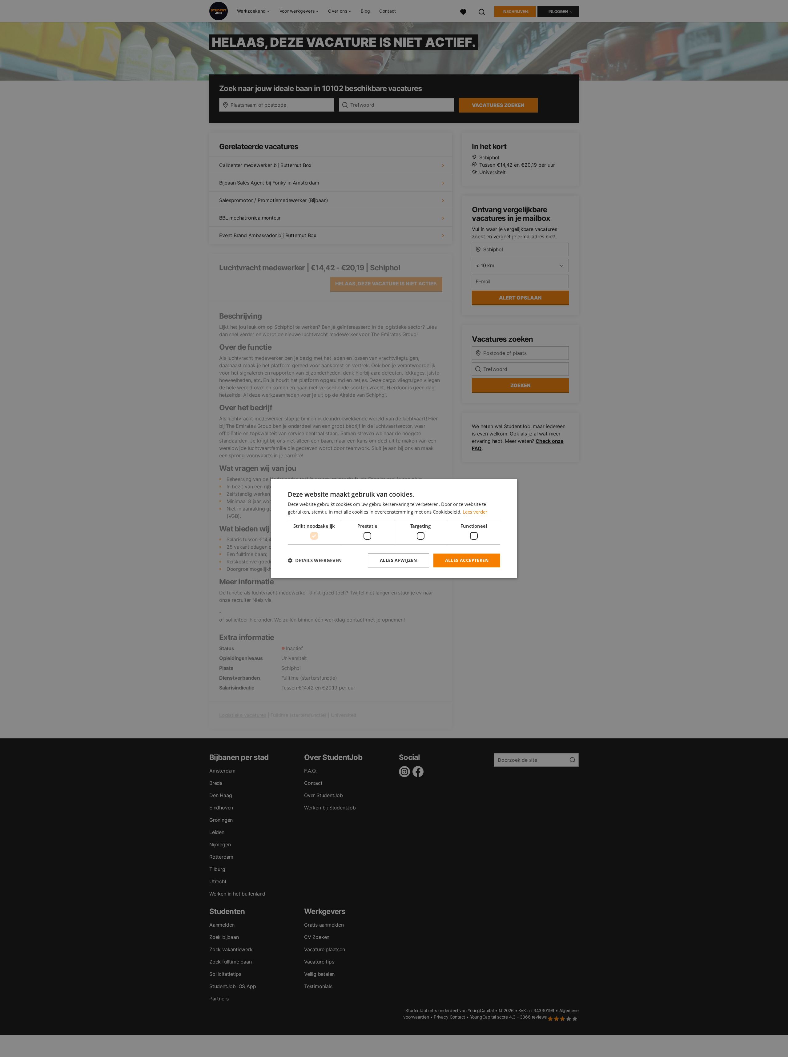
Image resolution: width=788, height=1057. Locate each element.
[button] (315, 560)
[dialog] (394, 528)
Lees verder (475, 512)
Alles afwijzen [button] (398, 560)
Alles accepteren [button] (466, 560)
